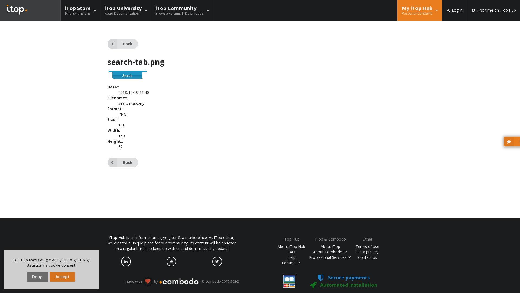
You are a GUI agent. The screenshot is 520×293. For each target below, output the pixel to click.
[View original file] (128, 77)
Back (127, 43)
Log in (457, 10)
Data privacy (367, 251)
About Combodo (328, 251)
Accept (62, 276)
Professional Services (328, 257)
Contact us (367, 257)
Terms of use (367, 246)
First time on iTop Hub (496, 10)
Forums (289, 262)
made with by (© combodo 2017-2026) (182, 281)
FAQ (291, 251)
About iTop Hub (291, 246)
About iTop (330, 246)
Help (291, 257)
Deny (37, 276)
